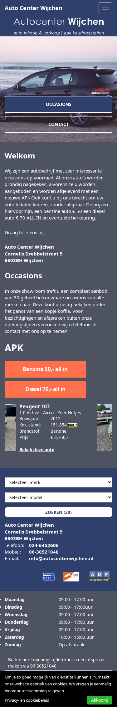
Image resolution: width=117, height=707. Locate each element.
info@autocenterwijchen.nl (61, 558)
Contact (58, 124)
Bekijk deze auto (34, 449)
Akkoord (99, 700)
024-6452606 (44, 545)
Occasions (58, 104)
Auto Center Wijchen (33, 8)
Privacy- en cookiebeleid (27, 700)
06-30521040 (44, 552)
